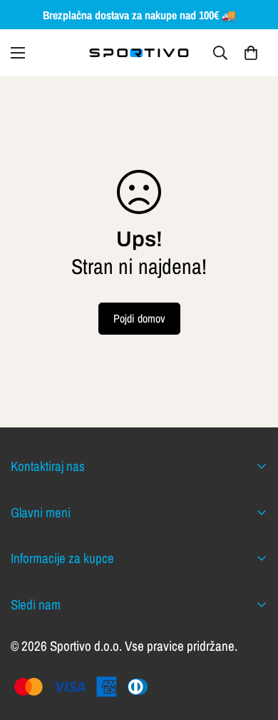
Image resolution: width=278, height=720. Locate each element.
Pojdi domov (139, 318)
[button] (251, 52)
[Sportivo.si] (139, 52)
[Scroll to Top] (252, 644)
